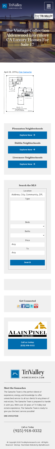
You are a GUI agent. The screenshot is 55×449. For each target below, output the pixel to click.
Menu (49, 8)
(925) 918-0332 (28, 344)
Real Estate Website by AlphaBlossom (35, 445)
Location (28, 191)
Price (27, 240)
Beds (27, 222)
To (27, 248)
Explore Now (26, 135)
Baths (27, 231)
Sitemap (17, 445)
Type (27, 199)
